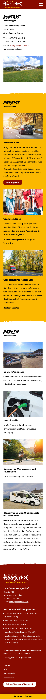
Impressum (8, 677)
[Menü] (39, 4)
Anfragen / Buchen (23, 696)
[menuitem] (39, 4)
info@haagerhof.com (19, 45)
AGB (5, 669)
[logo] (19, 4)
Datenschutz (9, 673)
